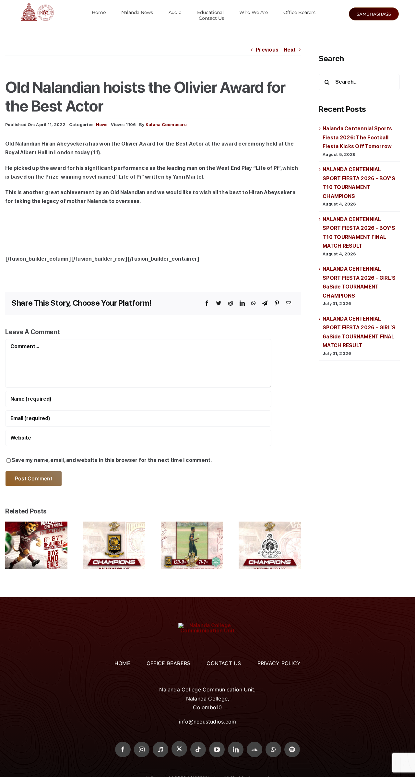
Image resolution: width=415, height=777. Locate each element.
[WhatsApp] (253, 303)
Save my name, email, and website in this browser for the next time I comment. (112, 460)
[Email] (288, 303)
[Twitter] (218, 303)
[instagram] (141, 749)
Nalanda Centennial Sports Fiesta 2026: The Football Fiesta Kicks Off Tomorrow (357, 137)
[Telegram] (265, 303)
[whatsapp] (273, 749)
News (102, 124)
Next (290, 50)
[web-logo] (37, 3)
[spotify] (292, 749)
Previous (267, 50)
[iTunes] (160, 749)
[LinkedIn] (242, 303)
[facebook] (123, 749)
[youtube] (217, 749)
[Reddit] (230, 303)
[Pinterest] (277, 303)
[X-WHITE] (179, 749)
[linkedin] (235, 749)
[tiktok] (198, 749)
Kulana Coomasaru (166, 124)
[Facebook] (207, 303)
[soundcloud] (254, 749)
